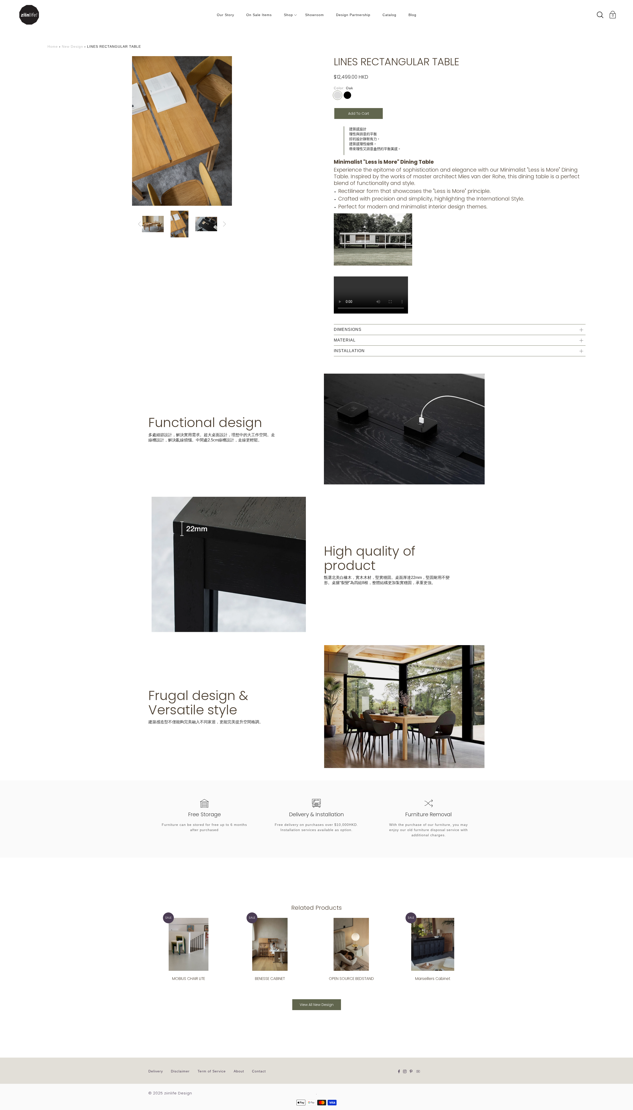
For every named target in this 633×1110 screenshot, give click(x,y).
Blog (412, 15)
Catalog (389, 15)
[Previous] (139, 224)
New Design (72, 46)
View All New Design (317, 1004)
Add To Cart (358, 113)
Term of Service (212, 1071)
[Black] (347, 95)
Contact (259, 1071)
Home (52, 46)
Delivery (155, 1071)
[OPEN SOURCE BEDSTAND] (351, 944)
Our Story (225, 15)
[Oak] (337, 95)
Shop (288, 15)
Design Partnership (353, 15)
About (239, 1071)
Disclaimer (180, 1071)
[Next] (224, 224)
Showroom (314, 15)
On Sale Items (259, 15)
